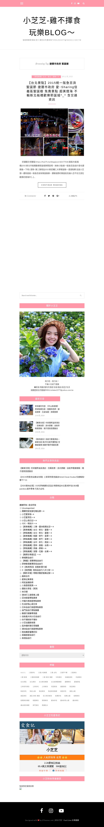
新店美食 (73, 686)
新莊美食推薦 (52, 691)
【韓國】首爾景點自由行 (32, 560)
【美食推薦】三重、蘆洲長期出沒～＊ (38, 526)
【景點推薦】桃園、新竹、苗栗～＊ (37, 539)
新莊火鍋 (33, 691)
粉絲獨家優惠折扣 (29, 632)
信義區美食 (68, 677)
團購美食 (68, 682)
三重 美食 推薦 (48, 677)
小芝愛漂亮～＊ (28, 517)
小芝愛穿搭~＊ (28, 514)
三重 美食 (24, 677)
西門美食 (36, 705)
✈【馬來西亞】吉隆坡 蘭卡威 (34, 567)
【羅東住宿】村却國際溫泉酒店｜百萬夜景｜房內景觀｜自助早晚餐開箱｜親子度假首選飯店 (47, 425)
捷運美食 (63, 686)
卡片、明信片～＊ (29, 523)
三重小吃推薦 (42, 672)
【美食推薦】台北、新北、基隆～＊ (37, 530)
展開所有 (23, 505)
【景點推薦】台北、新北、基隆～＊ (46, 76)
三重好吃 (32, 672)
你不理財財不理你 (29, 619)
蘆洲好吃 (54, 700)
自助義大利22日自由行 (31, 616)
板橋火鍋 (67, 696)
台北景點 (24, 682)
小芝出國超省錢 (28, 622)
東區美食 (24, 696)
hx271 (74, 196)
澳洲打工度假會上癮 (30, 595)
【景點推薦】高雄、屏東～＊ (34, 548)
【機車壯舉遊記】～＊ (31, 554)
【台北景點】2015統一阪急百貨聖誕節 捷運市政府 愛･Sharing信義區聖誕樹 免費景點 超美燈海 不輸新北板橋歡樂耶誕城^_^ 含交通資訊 (52, 91)
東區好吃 (63, 691)
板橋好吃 (58, 696)
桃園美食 (36, 700)
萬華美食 (45, 700)
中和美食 (59, 677)
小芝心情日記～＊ (29, 520)
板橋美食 (77, 696)
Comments (30, 196)
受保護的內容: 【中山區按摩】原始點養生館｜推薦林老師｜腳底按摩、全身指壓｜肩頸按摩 (47, 409)
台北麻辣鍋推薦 (56, 682)
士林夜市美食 (25, 686)
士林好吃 (36, 686)
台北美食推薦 (43, 682)
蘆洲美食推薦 (25, 705)
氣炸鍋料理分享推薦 (30, 625)
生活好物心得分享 (29, 604)
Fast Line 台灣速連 (71, 820)
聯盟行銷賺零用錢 (29, 613)
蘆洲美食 (76, 700)
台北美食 (33, 682)
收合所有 (32, 505)
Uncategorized (28, 508)
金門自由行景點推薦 (30, 610)
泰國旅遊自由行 (28, 635)
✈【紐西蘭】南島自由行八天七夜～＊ (38, 570)
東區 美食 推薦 (35, 696)
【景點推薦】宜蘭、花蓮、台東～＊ (37, 551)
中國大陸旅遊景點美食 (31, 601)
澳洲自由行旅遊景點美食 (32, 629)
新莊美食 (42, 691)
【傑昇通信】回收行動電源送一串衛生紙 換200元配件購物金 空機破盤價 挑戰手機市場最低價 (47, 442)
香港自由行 (26, 638)
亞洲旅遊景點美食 (29, 598)
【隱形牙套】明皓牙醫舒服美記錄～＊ (38, 573)
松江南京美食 (47, 696)
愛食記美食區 (27, 579)
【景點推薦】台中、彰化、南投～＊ (37, 542)
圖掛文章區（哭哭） (30, 588)
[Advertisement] (40, 231)
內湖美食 (79, 677)
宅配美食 (54, 686)
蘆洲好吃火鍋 (64, 700)
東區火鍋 (73, 691)
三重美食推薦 (34, 677)
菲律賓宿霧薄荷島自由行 (32, 564)
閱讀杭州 (45, 705)
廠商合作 (26, 576)
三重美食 (74, 672)
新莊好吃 (24, 691)
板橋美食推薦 (25, 700)
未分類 (25, 591)
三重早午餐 (63, 672)
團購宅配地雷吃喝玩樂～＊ (33, 511)
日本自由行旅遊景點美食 (32, 607)
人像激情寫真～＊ (29, 585)
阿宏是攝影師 (27, 582)
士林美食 (45, 686)
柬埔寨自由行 (27, 557)
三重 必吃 (53, 672)
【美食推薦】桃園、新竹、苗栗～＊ (37, 536)
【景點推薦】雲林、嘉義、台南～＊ (37, 545)
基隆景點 (77, 682)
